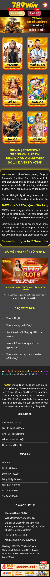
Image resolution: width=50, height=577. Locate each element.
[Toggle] (2, 319)
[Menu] (3, 4)
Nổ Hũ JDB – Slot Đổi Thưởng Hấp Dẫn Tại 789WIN (25, 288)
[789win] (25, 5)
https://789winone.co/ (24, 518)
